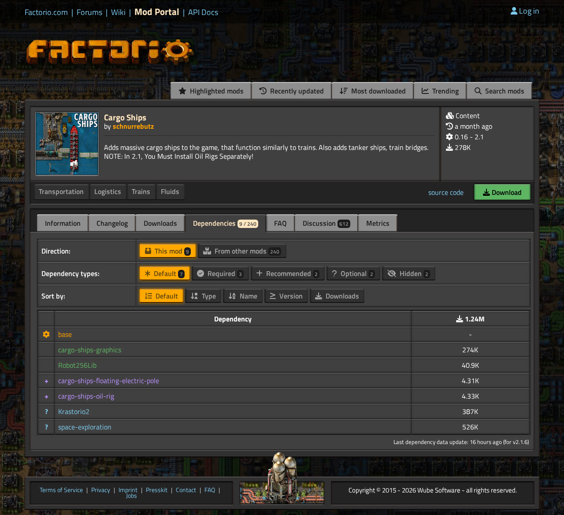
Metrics (378, 223)
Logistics (107, 191)
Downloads (160, 223)
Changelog (112, 223)
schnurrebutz (133, 126)
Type (208, 296)
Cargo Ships (125, 117)
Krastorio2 (73, 411)
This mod (171, 251)
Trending (444, 91)
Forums (89, 12)
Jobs (131, 496)
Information (63, 223)
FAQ (280, 223)
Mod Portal (156, 11)
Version (290, 296)
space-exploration (84, 427)
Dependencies (224, 223)
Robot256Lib (77, 365)
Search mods (503, 91)
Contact (186, 490)
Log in (529, 11)
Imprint (128, 490)
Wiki (118, 12)
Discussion (326, 223)
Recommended (291, 273)
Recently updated (296, 91)
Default (167, 273)
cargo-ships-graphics (89, 349)
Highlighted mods (216, 91)
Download (506, 192)
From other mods (246, 251)
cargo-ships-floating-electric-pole (108, 380)
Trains (141, 191)
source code (446, 192)
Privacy (100, 490)
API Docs (203, 12)
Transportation (61, 191)
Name (247, 296)
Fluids (170, 191)
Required (224, 273)
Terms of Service (61, 490)
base (65, 334)
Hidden (413, 273)
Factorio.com (46, 12)
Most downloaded (377, 91)
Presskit (156, 490)
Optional (356, 273)
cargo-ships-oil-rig (86, 396)
